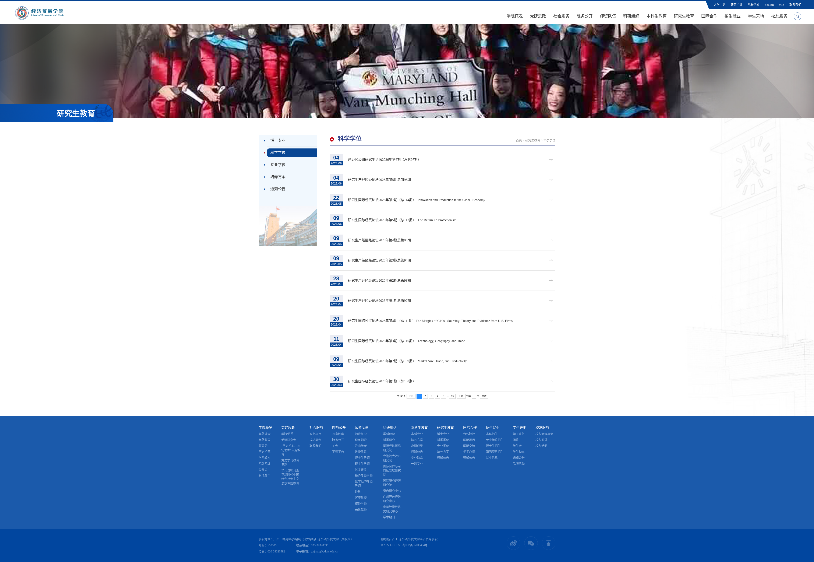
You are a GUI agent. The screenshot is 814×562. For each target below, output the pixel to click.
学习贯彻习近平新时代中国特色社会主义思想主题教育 (290, 477)
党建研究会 (288, 440)
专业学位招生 (495, 440)
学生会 (517, 445)
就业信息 (492, 457)
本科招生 (492, 434)
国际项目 (469, 440)
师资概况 (361, 434)
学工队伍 (519, 434)
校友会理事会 (544, 434)
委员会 (263, 469)
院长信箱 (754, 4)
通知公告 (278, 189)
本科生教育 (657, 16)
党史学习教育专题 (290, 462)
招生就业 (733, 16)
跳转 (483, 396)
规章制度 (338, 434)
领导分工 (264, 445)
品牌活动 (519, 463)
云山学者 (361, 445)
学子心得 (469, 451)
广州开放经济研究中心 (392, 499)
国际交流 (469, 445)
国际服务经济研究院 (392, 483)
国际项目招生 (495, 451)
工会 (335, 445)
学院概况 (515, 16)
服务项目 (315, 434)
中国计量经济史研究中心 (392, 509)
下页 (461, 396)
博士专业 (278, 140)
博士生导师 (362, 457)
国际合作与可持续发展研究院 (392, 470)
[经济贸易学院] (39, 12)
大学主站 (720, 4)
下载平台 (338, 451)
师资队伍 (608, 16)
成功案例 (315, 440)
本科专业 (417, 434)
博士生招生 (493, 445)
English (769, 4)
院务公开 (585, 16)
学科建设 (389, 434)
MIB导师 (360, 469)
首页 (519, 140)
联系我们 (795, 4)
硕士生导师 (362, 463)
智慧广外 (737, 4)
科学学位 (278, 153)
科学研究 (389, 440)
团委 (516, 440)
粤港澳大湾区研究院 (392, 458)
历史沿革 (264, 451)
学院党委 (287, 434)
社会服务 (561, 16)
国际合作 (709, 16)
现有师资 (361, 440)
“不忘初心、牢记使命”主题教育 (290, 450)
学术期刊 (389, 517)
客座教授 (361, 497)
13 (452, 396)
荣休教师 (361, 509)
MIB (781, 4)
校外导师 (361, 503)
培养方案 (278, 177)
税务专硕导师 (364, 475)
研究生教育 (684, 16)
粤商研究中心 (392, 490)
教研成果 (417, 445)
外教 (358, 491)
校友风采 (541, 440)
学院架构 (264, 457)
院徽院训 (264, 463)
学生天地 (756, 16)
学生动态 (519, 451)
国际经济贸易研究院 (392, 448)
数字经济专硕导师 (364, 483)
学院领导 (264, 440)
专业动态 (417, 457)
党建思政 (538, 16)
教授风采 (361, 451)
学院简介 (264, 434)
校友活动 (541, 445)
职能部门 (264, 475)
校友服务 (779, 16)
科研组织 (631, 16)
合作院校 (469, 434)
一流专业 (417, 463)
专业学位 (278, 165)
